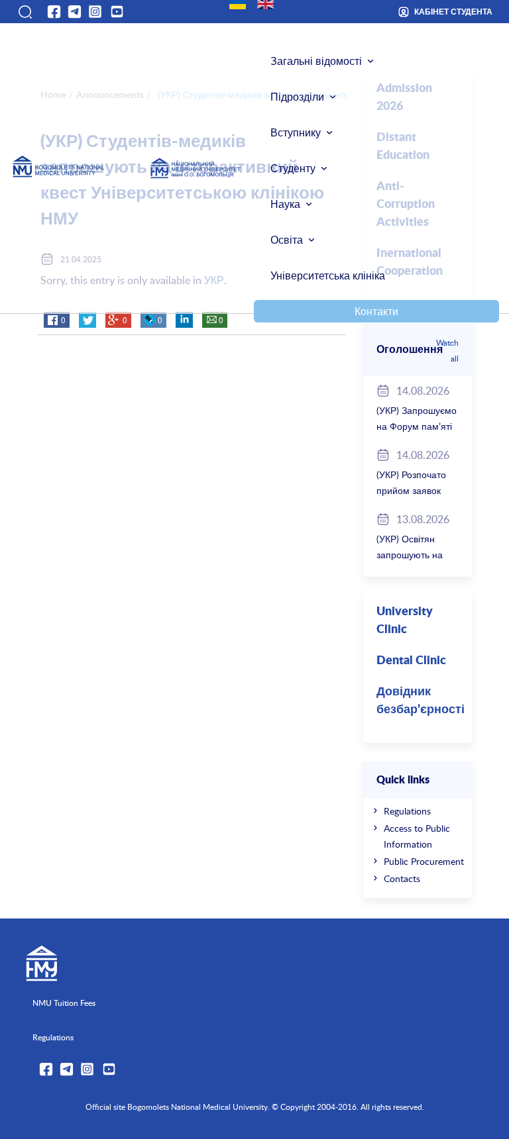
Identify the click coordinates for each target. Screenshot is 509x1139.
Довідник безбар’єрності (420, 701)
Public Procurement (424, 861)
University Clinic (404, 621)
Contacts (402, 878)
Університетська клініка (327, 275)
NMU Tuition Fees (63, 1002)
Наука (285, 204)
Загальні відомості (316, 61)
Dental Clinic (411, 661)
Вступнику (295, 132)
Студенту (292, 168)
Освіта (286, 239)
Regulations (407, 811)
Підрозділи (297, 96)
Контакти (376, 311)
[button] (24, 12)
